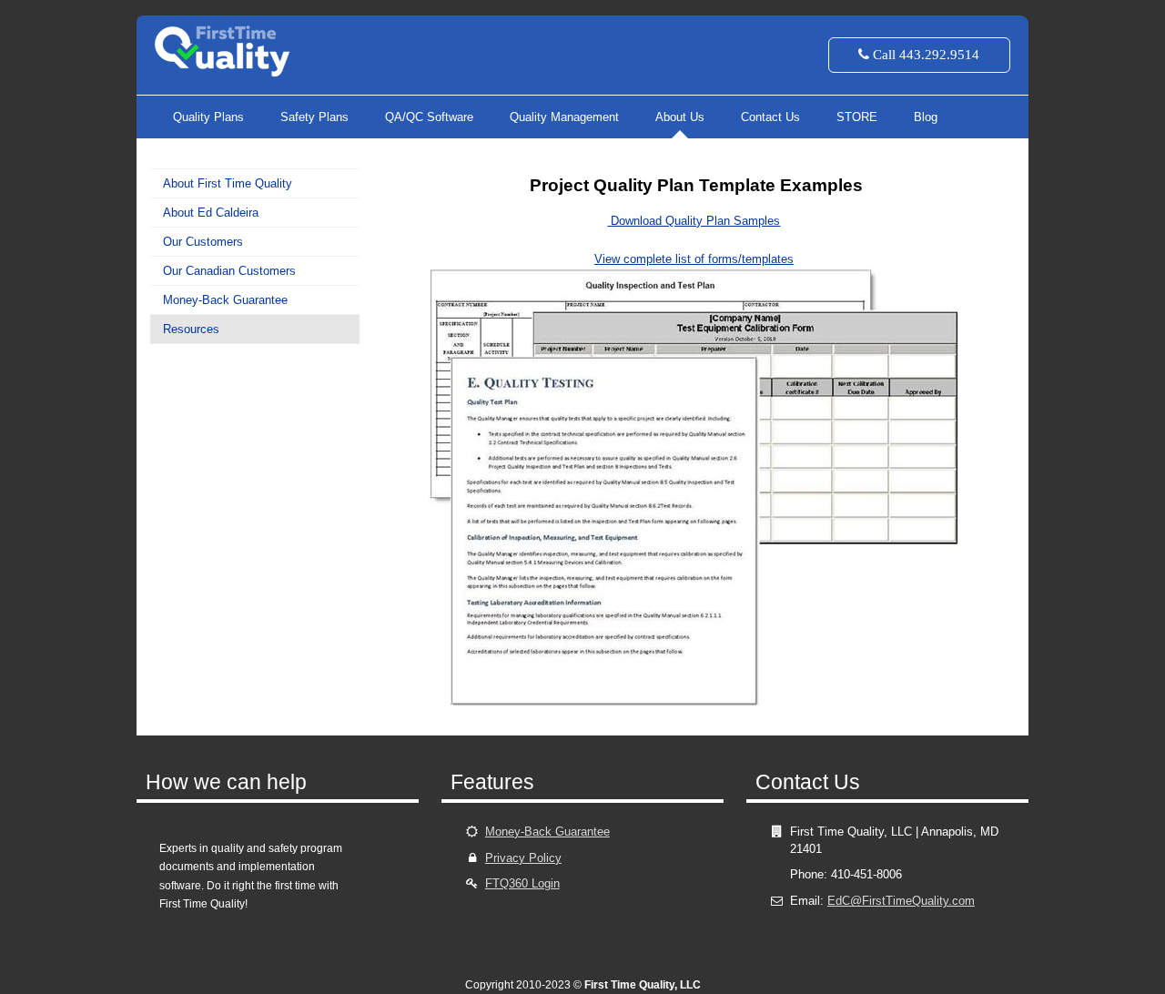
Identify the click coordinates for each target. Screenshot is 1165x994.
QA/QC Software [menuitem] (429, 117)
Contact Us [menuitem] (770, 117)
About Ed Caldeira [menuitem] (210, 212)
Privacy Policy (523, 858)
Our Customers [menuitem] (203, 241)
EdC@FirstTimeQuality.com (901, 901)
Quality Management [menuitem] (564, 117)
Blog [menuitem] (925, 117)
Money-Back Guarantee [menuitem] (225, 300)
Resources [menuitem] (191, 329)
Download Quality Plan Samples (693, 221)
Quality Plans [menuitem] (208, 117)
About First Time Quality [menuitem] (227, 183)
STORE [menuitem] (856, 117)
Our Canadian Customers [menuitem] (229, 271)
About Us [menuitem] (679, 117)
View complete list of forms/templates (694, 259)
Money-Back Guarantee (547, 831)
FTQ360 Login (522, 883)
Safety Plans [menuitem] (314, 117)
